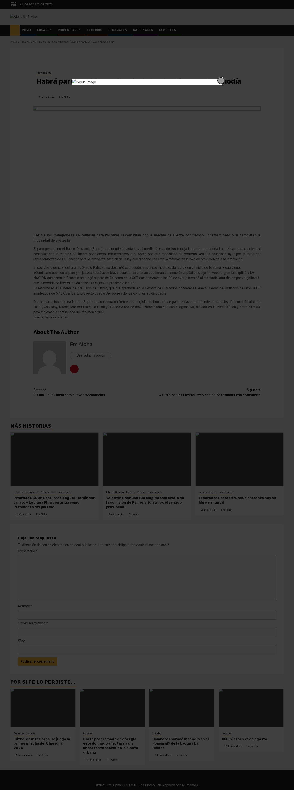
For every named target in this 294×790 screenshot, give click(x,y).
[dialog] (147, 82)
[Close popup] (221, 80)
